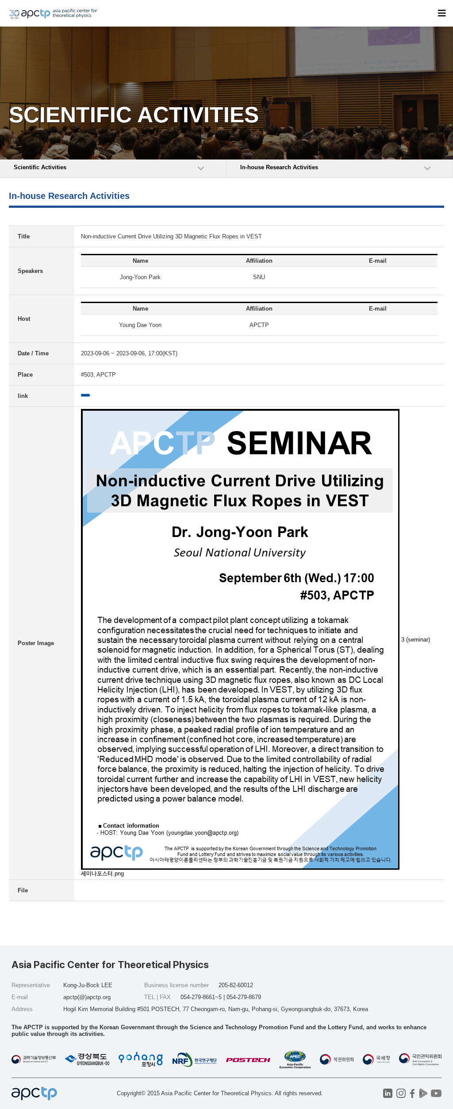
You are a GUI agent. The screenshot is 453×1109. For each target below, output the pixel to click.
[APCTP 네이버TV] (423, 1093)
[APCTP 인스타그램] (401, 1093)
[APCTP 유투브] (435, 1093)
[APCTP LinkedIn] (387, 1093)
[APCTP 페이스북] (412, 1093)
